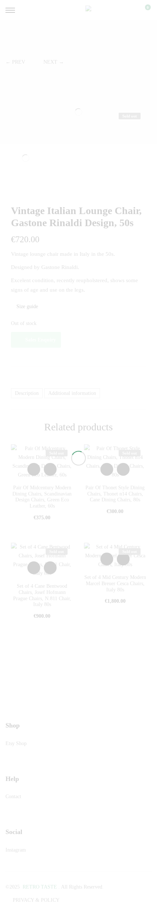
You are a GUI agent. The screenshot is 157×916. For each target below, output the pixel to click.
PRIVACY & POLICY (36, 900)
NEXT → (53, 62)
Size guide (26, 306)
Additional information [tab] (72, 393)
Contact (13, 796)
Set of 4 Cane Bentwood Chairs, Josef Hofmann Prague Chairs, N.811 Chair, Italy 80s (42, 595)
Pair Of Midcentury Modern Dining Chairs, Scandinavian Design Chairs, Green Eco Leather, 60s (42, 497)
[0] (143, 10)
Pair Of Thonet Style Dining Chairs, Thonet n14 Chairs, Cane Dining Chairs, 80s (115, 494)
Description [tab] (27, 393)
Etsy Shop (16, 743)
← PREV (15, 62)
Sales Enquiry (40, 340)
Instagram (15, 850)
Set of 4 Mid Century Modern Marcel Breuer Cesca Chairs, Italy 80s (115, 583)
